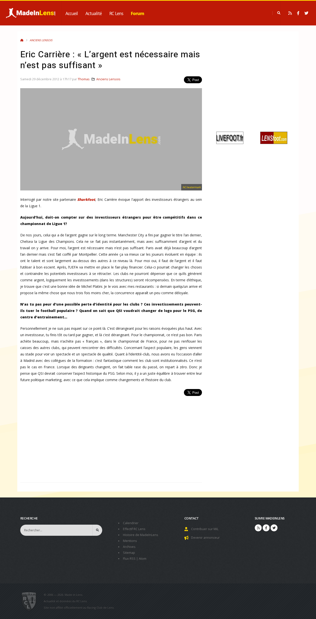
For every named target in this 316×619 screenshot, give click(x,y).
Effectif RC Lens (134, 529)
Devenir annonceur (205, 538)
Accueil (71, 13)
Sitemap (129, 553)
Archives (129, 547)
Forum (137, 13)
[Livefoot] (229, 137)
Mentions (130, 541)
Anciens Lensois (41, 40)
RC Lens (116, 13)
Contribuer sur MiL (204, 529)
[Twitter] (306, 13)
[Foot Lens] (273, 137)
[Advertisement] (111, 436)
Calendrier (130, 523)
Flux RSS (129, 559)
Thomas (84, 79)
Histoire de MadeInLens (140, 535)
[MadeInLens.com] (31, 601)
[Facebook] (298, 13)
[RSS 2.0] (290, 13)
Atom (142, 559)
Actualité (93, 13)
